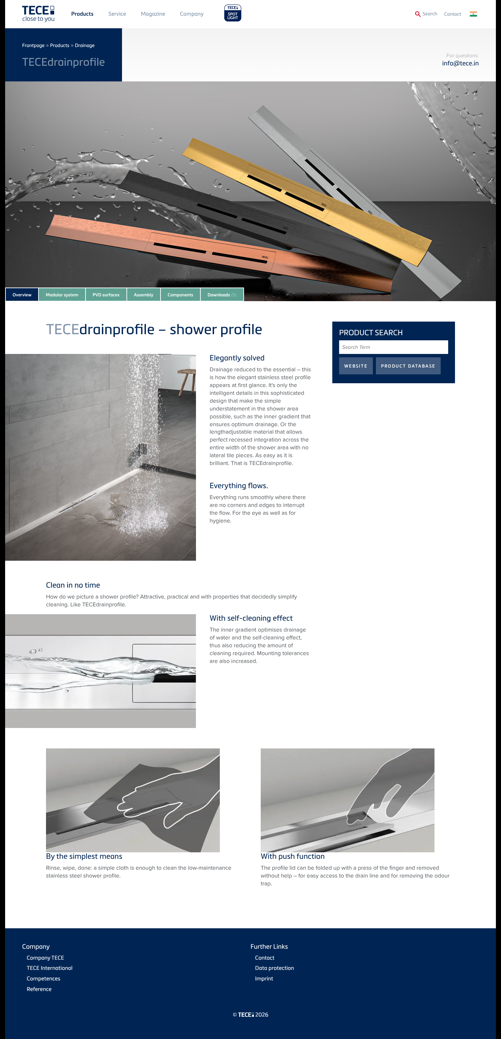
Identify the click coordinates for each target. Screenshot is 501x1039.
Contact (452, 14)
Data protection (274, 968)
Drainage (85, 45)
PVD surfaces (106, 295)
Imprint (264, 978)
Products (82, 14)
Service (117, 13)
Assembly (143, 295)
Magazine (153, 13)
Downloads (222, 295)
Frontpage (33, 45)
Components (180, 295)
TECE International (50, 968)
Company (191, 13)
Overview (22, 295)
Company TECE (45, 957)
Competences (43, 978)
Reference (39, 989)
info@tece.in (460, 63)
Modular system (62, 295)
